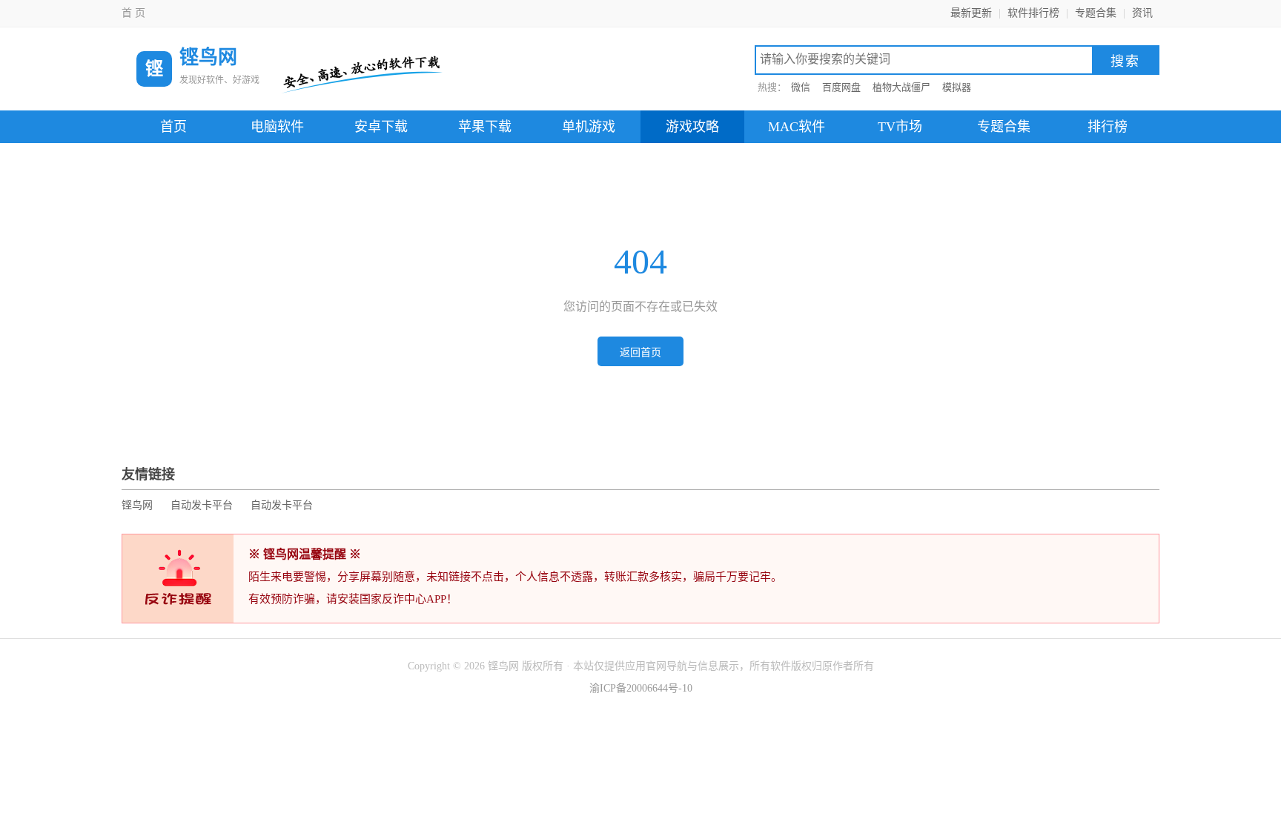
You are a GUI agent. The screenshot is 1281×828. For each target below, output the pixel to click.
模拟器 (956, 87)
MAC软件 (796, 126)
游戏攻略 (692, 126)
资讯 (1142, 13)
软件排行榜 (1033, 13)
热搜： (772, 87)
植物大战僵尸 (901, 87)
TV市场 (900, 126)
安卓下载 (381, 126)
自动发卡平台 (202, 505)
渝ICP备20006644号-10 (640, 688)
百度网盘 (841, 87)
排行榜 (1108, 126)
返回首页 (640, 352)
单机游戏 (588, 126)
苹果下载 (485, 126)
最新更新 (971, 13)
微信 (800, 87)
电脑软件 (277, 126)
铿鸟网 (137, 505)
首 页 (133, 13)
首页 (173, 126)
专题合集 (1095, 13)
